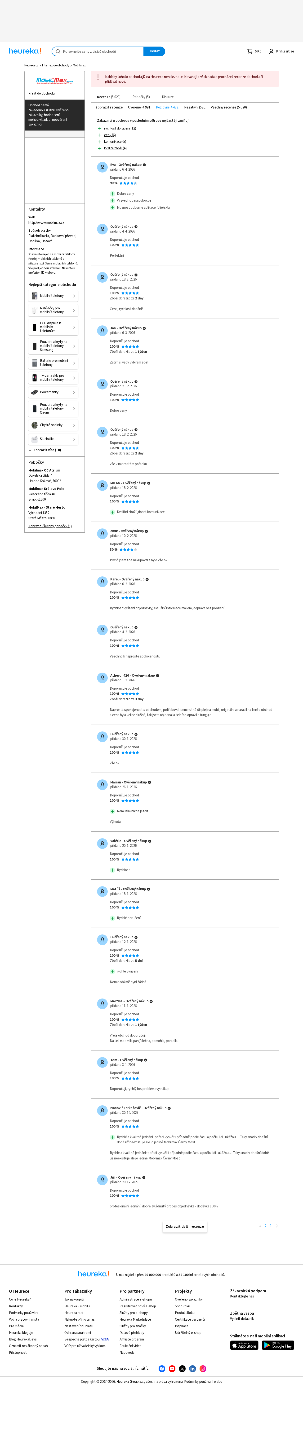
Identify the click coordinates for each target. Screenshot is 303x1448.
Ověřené (135, 107)
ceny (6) (110, 135)
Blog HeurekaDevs (23, 1339)
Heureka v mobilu (77, 1306)
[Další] (277, 1225)
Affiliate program (132, 1339)
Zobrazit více (43, 450)
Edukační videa (130, 1346)
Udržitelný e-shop (188, 1332)
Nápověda (127, 1352)
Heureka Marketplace (135, 1319)
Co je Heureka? (20, 1299)
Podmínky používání (23, 1312)
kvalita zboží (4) (115, 148)
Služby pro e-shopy (134, 1312)
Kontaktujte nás (242, 1296)
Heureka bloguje (21, 1332)
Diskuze (168, 97)
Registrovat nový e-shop (138, 1306)
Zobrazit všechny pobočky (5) (50, 526)
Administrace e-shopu (136, 1299)
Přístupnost (18, 1352)
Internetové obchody (55, 65)
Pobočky (141, 97)
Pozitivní (162, 107)
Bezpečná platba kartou (82, 1339)
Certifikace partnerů (190, 1319)
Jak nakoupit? (74, 1299)
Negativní (191, 107)
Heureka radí (73, 1312)
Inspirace (181, 1326)
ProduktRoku (185, 1312)
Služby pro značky (133, 1326)
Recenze (108, 97)
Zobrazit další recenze (185, 1226)
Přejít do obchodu (41, 93)
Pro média (16, 1326)
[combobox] (98, 51)
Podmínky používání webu (203, 1381)
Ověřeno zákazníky (189, 1299)
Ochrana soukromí (77, 1332)
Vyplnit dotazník (242, 1318)
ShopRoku (182, 1306)
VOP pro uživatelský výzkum (85, 1346)
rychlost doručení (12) (120, 128)
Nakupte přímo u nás (79, 1319)
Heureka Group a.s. (130, 1381)
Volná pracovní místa (24, 1319)
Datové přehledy (132, 1332)
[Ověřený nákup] (144, 165)
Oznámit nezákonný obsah (28, 1346)
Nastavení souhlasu (78, 1326)
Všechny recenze (224, 107)
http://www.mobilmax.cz (46, 222)
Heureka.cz (31, 65)
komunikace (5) (115, 141)
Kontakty (16, 1306)
